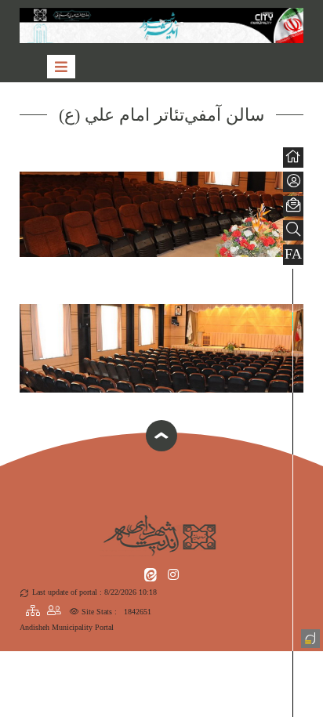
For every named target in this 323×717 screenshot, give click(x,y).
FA (293, 254)
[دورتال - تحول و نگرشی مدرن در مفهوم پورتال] (309, 637)
